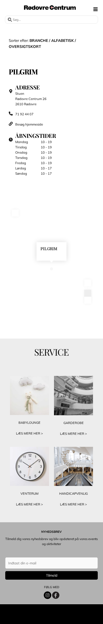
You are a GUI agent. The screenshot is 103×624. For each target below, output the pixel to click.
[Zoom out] (87, 300)
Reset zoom (87, 282)
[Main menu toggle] (95, 9)
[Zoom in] (87, 293)
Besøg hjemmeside (29, 124)
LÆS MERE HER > (29, 433)
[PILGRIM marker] (51, 268)
